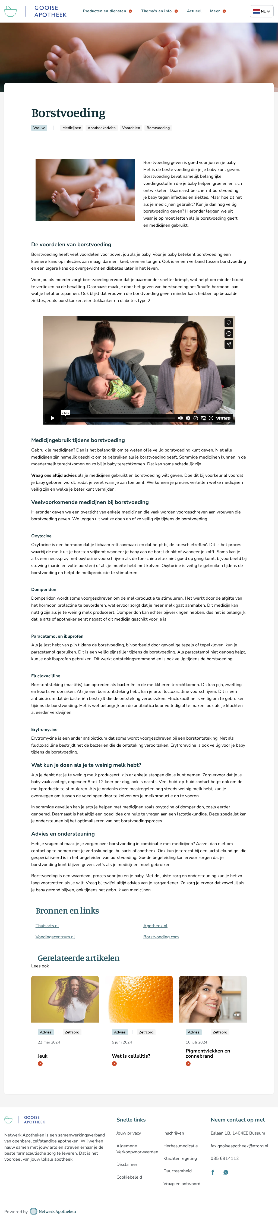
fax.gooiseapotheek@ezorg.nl (239, 1146)
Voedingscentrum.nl (55, 937)
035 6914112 (225, 1158)
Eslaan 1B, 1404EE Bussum (238, 1133)
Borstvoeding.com (161, 937)
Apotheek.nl (155, 926)
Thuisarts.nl (47, 926)
